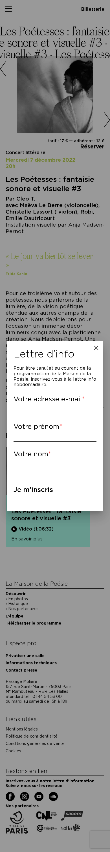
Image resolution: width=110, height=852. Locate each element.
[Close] (96, 348)
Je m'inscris (33, 489)
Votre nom (31, 454)
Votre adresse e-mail (48, 399)
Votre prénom (36, 426)
